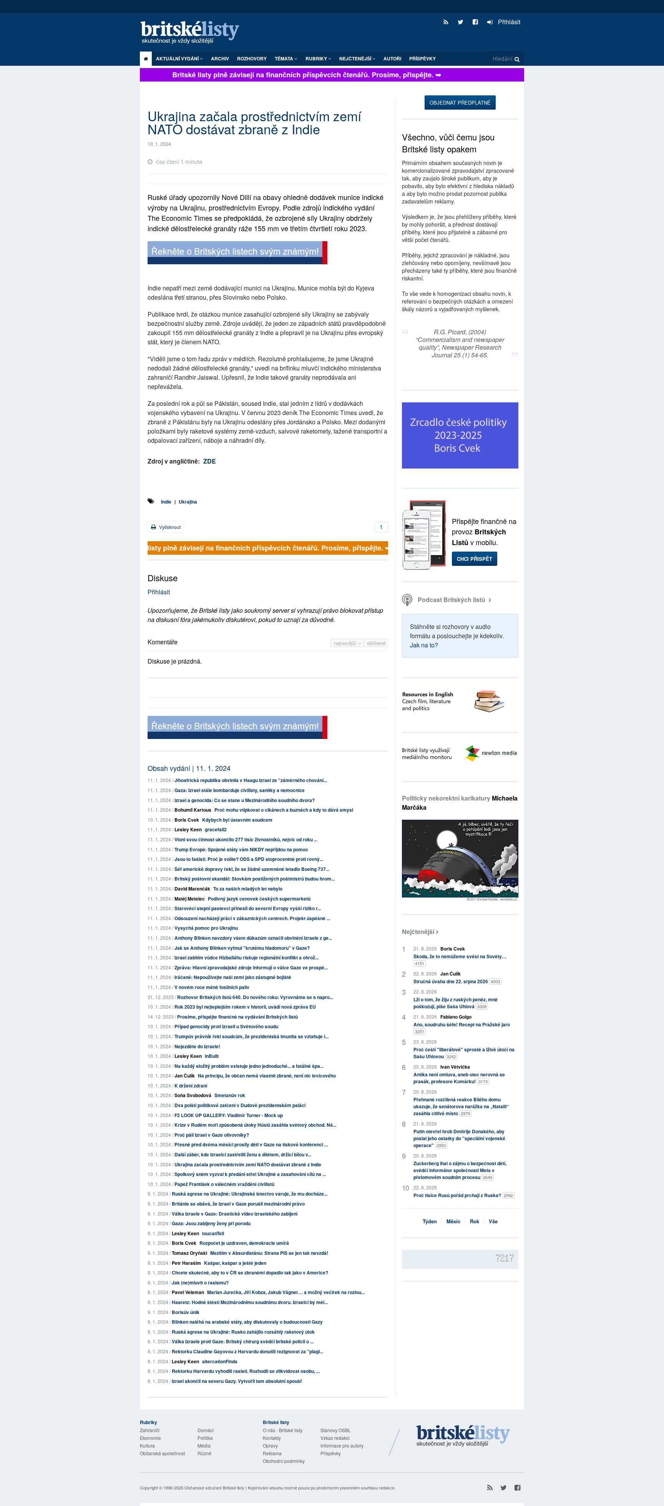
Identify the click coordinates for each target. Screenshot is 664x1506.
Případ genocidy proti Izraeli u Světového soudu (226, 1026)
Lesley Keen (188, 829)
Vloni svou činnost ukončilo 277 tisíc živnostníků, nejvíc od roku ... (245, 839)
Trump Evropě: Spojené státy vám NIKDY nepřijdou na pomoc (241, 849)
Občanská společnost (162, 1453)
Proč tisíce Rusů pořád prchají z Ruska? (463, 1195)
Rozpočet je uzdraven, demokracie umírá (244, 1242)
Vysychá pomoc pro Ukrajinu (206, 927)
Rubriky (316, 58)
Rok (474, 1221)
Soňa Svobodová (192, 1095)
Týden (430, 1221)
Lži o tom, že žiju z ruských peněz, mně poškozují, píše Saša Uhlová (455, 1003)
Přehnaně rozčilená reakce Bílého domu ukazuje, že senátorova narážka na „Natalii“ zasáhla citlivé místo (461, 1106)
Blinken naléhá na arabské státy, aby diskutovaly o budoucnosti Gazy (247, 1321)
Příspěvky (422, 58)
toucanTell (213, 1233)
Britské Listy (463, 1436)
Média (204, 1445)
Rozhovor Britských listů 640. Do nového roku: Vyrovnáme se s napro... (255, 997)
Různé (204, 1453)
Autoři (392, 58)
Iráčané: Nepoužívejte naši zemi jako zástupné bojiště (232, 977)
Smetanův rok (229, 1095)
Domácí (206, 1430)
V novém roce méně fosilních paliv (211, 987)
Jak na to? (424, 644)
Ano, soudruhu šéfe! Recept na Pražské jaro (461, 1027)
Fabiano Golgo (455, 1016)
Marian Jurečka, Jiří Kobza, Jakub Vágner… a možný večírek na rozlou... (286, 1292)
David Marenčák (192, 888)
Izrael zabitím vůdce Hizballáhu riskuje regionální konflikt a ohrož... (246, 957)
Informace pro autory (342, 1445)
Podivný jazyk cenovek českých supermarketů (259, 898)
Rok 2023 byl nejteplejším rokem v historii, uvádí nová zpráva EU (245, 1006)
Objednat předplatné (460, 102)
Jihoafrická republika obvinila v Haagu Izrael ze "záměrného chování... (250, 780)
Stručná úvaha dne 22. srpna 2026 (456, 981)
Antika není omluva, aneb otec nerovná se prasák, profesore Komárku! (459, 1078)
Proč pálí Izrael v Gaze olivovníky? (211, 1134)
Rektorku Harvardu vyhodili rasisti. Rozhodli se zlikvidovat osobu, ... (246, 1371)
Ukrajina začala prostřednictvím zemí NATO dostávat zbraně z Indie (247, 1164)
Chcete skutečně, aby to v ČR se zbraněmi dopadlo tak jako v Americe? (250, 1272)
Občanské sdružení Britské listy (214, 1487)
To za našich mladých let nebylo (247, 888)
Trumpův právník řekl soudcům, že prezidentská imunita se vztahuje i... (251, 1036)
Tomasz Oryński (189, 1252)
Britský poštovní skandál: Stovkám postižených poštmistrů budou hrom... (254, 878)
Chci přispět (474, 558)
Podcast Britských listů (451, 599)
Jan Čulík (184, 1075)
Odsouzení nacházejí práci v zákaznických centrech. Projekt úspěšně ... (252, 918)
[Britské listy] (237, 253)
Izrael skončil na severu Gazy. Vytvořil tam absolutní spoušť (237, 1381)
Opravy (270, 1445)
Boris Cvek (186, 819)
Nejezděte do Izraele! (197, 1046)
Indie (166, 501)
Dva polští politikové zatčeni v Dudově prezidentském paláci (239, 1105)
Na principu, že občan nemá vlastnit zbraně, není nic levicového (267, 1075)
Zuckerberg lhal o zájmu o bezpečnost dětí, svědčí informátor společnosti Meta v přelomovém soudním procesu (459, 1170)
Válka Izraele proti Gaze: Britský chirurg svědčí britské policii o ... (243, 1341)
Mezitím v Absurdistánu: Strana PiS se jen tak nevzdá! (269, 1252)
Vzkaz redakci (335, 1437)
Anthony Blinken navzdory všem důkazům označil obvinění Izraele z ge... (253, 937)
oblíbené (376, 643)
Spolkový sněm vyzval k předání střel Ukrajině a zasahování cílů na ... (250, 1174)
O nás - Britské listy (282, 1430)
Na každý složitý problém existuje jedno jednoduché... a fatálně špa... (249, 1065)
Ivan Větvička (455, 1066)
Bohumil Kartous (192, 809)
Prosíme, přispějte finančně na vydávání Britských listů (237, 1016)
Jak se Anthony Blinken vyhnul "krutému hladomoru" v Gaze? (242, 947)
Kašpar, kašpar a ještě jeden (235, 1262)
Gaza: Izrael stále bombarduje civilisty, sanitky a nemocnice (239, 790)
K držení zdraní (190, 1085)
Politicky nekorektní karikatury (460, 803)
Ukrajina (188, 501)
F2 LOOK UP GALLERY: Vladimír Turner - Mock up (228, 1115)
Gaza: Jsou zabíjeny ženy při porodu (211, 1223)
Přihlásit (508, 21)
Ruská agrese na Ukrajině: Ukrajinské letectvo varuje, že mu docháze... (249, 1193)
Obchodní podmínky (284, 1461)
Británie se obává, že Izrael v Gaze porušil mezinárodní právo (238, 1203)
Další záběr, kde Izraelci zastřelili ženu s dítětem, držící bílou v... (242, 1154)
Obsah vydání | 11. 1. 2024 (189, 768)
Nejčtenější (418, 931)
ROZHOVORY (252, 58)
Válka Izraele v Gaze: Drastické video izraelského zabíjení (234, 1213)
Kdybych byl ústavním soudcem (237, 819)
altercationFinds (219, 1361)
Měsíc (453, 1221)
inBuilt (212, 1055)
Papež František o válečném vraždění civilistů (224, 1184)
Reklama (272, 1453)
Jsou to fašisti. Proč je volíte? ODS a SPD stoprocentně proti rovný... (248, 859)
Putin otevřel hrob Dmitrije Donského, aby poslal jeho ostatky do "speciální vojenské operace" (459, 1138)
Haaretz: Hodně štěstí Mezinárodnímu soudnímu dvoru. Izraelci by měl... (250, 1302)
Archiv (220, 58)
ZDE (209, 461)
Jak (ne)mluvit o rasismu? (200, 1282)
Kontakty (272, 1437)
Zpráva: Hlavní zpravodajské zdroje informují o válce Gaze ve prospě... (251, 967)
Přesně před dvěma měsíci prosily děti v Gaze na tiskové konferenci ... (251, 1144)
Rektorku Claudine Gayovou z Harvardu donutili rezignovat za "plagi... (247, 1351)
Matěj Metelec (189, 898)
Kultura (147, 1445)
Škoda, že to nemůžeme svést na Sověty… (459, 959)
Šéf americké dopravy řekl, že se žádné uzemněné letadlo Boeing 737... (251, 869)
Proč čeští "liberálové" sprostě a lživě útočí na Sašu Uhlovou (464, 1053)
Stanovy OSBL (335, 1430)
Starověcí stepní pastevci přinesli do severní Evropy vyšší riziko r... (247, 908)
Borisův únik (185, 1312)
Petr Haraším (186, 1262)
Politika (205, 1437)
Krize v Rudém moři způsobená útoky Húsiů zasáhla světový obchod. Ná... (255, 1124)
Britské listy (193, 33)
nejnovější (346, 643)
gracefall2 (216, 829)
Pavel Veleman (188, 1292)
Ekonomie (150, 1437)
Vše (493, 1221)
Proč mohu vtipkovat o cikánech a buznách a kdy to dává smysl (283, 809)
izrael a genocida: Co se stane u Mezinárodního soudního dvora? (244, 800)
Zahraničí (149, 1430)
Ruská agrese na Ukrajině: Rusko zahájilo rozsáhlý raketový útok (243, 1331)
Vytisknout (169, 527)
